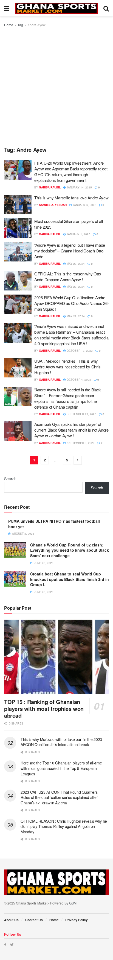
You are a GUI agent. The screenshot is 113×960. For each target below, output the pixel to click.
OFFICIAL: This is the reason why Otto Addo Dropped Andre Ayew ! (67, 276)
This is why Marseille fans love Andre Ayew (71, 197)
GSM (73, 903)
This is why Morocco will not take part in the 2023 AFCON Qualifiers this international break (61, 742)
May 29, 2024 (75, 264)
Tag (20, 24)
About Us (11, 919)
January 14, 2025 (79, 187)
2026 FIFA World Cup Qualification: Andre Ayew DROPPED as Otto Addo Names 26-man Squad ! (71, 303)
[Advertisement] (56, 87)
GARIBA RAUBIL (50, 187)
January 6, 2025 (84, 205)
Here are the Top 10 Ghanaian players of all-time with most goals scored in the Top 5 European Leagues (61, 768)
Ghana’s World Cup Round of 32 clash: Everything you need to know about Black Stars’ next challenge (69, 550)
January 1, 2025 (78, 234)
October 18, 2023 (79, 351)
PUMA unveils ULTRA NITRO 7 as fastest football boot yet (54, 523)
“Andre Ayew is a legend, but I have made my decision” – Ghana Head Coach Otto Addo (69, 250)
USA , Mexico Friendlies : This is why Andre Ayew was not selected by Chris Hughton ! (67, 366)
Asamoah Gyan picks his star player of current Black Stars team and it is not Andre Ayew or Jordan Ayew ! (71, 429)
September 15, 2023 (81, 414)
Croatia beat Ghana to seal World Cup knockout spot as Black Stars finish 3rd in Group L (69, 579)
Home (8, 24)
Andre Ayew (36, 24)
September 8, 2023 (80, 443)
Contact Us (34, 919)
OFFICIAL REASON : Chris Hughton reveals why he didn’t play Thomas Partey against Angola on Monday (64, 826)
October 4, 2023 (78, 380)
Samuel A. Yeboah (53, 205)
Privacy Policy (76, 919)
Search (10, 478)
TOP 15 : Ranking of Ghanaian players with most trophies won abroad (44, 708)
